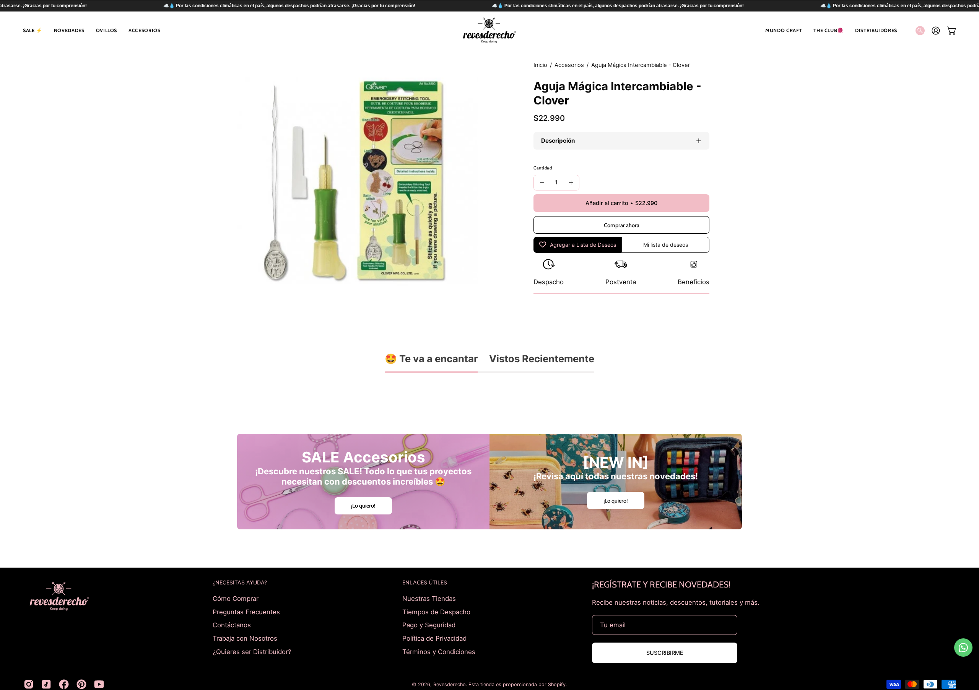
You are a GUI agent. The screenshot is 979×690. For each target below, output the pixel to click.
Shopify (557, 684)
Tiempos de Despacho (436, 611)
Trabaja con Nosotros (245, 638)
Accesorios (569, 65)
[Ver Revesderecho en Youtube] (99, 684)
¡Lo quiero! (363, 505)
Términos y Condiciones (438, 651)
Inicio (540, 65)
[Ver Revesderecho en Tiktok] (46, 684)
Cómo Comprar (236, 598)
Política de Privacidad (434, 638)
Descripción (558, 140)
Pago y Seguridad (428, 625)
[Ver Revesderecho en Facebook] (64, 684)
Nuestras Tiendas (429, 598)
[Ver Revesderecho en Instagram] (28, 684)
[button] (32, 30)
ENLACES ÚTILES (424, 582)
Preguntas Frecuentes (246, 611)
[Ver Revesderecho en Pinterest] (81, 684)
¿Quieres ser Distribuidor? (252, 651)
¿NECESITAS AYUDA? (240, 582)
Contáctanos (232, 625)
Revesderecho (449, 684)
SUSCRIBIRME (664, 652)
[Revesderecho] (489, 30)
